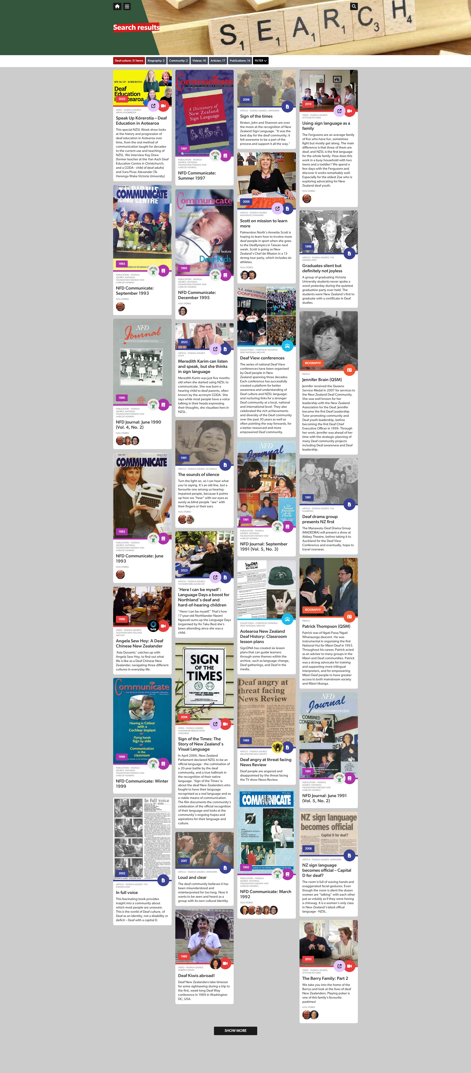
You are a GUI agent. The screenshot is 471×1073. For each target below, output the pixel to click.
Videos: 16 (199, 60)
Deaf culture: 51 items (129, 60)
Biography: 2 (156, 60)
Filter (259, 60)
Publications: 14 (240, 60)
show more (236, 1031)
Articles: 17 (218, 60)
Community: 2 (178, 60)
